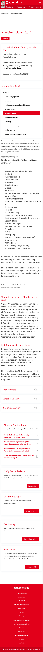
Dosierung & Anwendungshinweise (17, 105)
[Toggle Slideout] (40, 2)
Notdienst (9, 7)
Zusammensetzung (12, 126)
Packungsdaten (10, 130)
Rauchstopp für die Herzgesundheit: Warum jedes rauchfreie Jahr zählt (17, 450)
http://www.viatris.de (12, 68)
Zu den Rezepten (31, 511)
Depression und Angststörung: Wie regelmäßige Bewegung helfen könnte (17, 443)
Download (21, 608)
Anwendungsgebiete (12, 97)
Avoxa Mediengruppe (21, 635)
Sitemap (21, 616)
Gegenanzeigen (10, 109)
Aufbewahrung (10, 101)
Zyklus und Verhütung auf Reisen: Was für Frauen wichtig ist (19, 456)
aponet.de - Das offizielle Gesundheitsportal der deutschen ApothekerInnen (14, 2)
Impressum (21, 597)
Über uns (21, 639)
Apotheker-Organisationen (21, 624)
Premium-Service (21, 593)
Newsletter (21, 643)
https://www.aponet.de (21, 588)
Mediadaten (21, 631)
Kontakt (21, 612)
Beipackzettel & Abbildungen (15, 134)
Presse (21, 628)
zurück (5, 38)
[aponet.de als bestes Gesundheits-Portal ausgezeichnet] (3, 4)
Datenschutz (21, 601)
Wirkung (8, 122)
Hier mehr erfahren (30, 539)
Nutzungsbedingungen (21, 604)
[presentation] (40, 7)
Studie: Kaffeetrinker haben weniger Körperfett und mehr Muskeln (17, 436)
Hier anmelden (32, 567)
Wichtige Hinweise (11, 117)
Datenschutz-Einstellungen (21, 620)
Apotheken (21, 7)
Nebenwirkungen (11, 113)
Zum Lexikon (32, 486)
